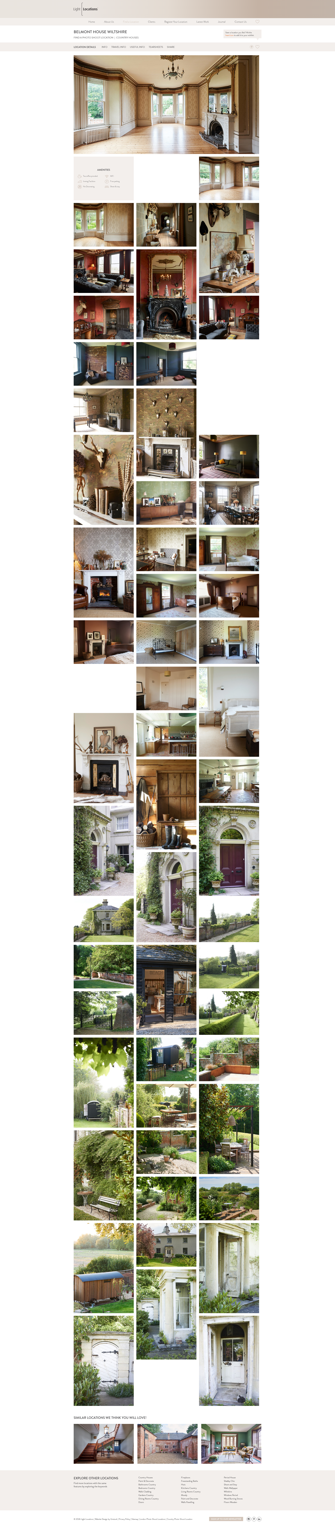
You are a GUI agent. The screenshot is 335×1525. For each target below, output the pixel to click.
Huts (183, 1484)
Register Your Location (175, 22)
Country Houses (127, 37)
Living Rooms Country (190, 1491)
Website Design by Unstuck (106, 1519)
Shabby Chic (229, 1481)
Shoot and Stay (230, 1484)
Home (91, 22)
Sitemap (135, 1519)
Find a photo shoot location (93, 37)
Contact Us (241, 22)
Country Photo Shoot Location (179, 1519)
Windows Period (231, 1495)
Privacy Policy (124, 1519)
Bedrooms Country (146, 1488)
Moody (184, 1495)
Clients (151, 22)
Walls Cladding (144, 1491)
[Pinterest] (251, 46)
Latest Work (202, 22)
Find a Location (131, 22)
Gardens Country (145, 1495)
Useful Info (137, 47)
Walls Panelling (187, 1502)
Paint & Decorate (146, 1481)
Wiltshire (228, 1491)
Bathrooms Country (147, 1484)
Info (104, 47)
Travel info (118, 47)
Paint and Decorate (189, 1498)
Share (171, 47)
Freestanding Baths (189, 1481)
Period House (230, 1477)
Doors (141, 1502)
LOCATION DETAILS (85, 47)
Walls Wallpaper (231, 1488)
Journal (221, 22)
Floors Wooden (230, 1502)
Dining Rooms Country (148, 1498)
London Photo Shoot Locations (152, 1519)
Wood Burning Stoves (233, 1498)
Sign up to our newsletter (226, 1519)
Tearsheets (156, 47)
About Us (109, 22)
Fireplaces (185, 1477)
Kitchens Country (189, 1488)
